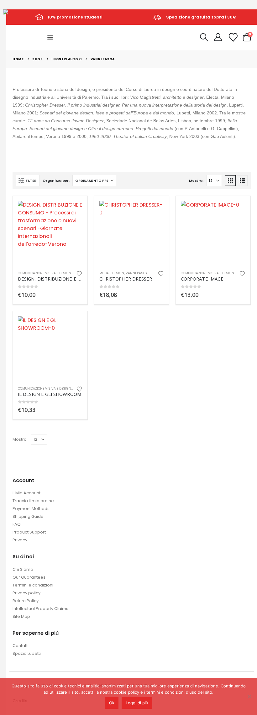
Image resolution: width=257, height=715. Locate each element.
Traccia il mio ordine (33, 501)
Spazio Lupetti (27, 653)
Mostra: (196, 180)
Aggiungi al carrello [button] (72, 211)
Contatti (21, 646)
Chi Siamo (23, 569)
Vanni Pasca (137, 273)
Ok (111, 702)
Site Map (21, 616)
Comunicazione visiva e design (44, 273)
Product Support (29, 532)
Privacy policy (26, 593)
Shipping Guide (28, 516)
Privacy (20, 540)
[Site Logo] (17, 16)
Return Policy (26, 601)
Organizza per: (56, 180)
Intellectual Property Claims (40, 609)
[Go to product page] (50, 233)
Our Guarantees (29, 577)
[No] (249, 696)
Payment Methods (31, 509)
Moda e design (111, 273)
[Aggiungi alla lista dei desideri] (79, 273)
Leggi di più (137, 702)
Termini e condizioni (33, 585)
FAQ (17, 524)
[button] (52, 37)
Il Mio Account (26, 493)
